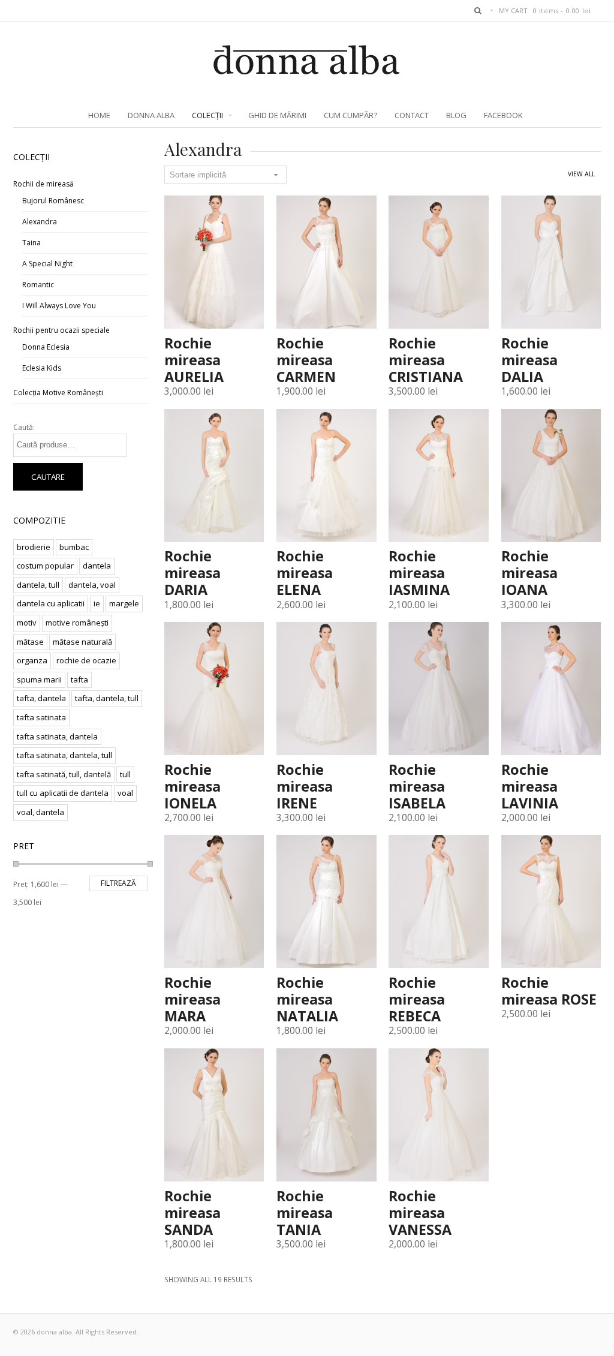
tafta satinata (41, 717)
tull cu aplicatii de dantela (63, 792)
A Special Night (47, 263)
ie (97, 603)
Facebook (503, 115)
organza (32, 660)
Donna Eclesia (46, 347)
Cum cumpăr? (350, 115)
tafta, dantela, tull (107, 698)
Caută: (24, 427)
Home (99, 115)
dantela (97, 565)
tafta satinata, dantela (57, 736)
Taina (31, 242)
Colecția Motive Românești (58, 392)
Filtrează (118, 883)
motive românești (77, 622)
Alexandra (39, 222)
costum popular (45, 565)
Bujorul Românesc (53, 201)
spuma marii (39, 679)
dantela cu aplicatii (51, 603)
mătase (30, 641)
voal (125, 792)
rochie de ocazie (86, 660)
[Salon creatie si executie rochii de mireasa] (307, 70)
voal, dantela (40, 812)
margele (124, 603)
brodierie (33, 547)
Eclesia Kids (41, 368)
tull (125, 774)
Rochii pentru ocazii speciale (61, 330)
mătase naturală (82, 641)
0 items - (562, 10)
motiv (27, 622)
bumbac (74, 547)
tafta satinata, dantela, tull (64, 755)
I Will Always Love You (59, 305)
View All (581, 174)
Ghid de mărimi (277, 115)
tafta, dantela (41, 698)
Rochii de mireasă (43, 184)
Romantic (38, 284)
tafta (79, 679)
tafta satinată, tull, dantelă (64, 774)
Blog (456, 115)
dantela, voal (92, 584)
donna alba (151, 115)
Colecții (207, 115)
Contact (412, 115)
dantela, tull (38, 584)
